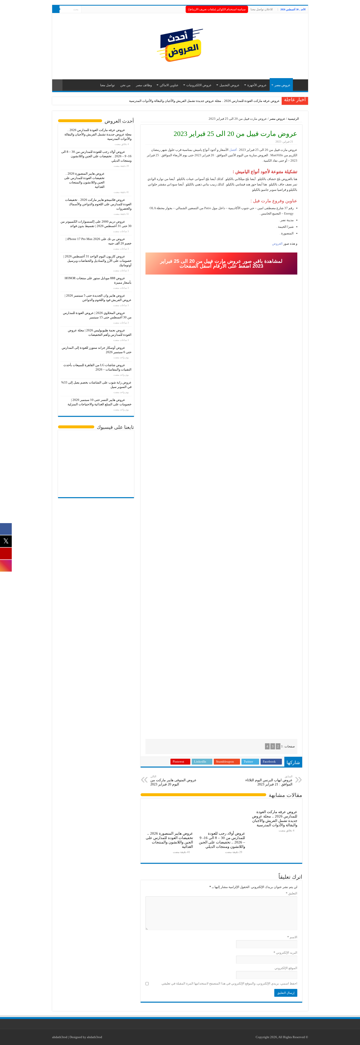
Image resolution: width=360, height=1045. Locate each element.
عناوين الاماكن (169, 85)
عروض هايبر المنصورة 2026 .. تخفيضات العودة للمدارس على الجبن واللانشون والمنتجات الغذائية (169, 840)
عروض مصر (282, 85)
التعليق (291, 893)
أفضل (232, 150)
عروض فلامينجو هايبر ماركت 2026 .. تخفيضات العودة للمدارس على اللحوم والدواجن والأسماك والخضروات (98, 204)
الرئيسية (294, 118)
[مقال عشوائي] (57, 85)
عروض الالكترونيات (199, 85)
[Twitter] (90, 9)
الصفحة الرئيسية (299, 84)
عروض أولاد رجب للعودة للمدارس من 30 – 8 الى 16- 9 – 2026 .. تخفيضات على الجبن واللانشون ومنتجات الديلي (222, 840)
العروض (277, 243)
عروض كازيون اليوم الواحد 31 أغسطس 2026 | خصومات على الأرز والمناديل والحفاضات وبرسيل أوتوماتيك (97, 260)
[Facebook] (94, 9)
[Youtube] (85, 9)
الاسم (292, 937)
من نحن (125, 85)
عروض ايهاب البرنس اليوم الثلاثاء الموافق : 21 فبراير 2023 (268, 780)
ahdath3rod (59, 1037)
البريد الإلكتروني (285, 952)
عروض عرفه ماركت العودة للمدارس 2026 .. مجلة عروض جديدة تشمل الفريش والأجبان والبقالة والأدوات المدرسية (204, 101)
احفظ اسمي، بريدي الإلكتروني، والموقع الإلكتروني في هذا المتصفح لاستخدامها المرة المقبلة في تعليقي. (229, 983)
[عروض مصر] (180, 45)
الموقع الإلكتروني (286, 968)
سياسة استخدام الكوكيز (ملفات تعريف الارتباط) (217, 9)
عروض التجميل (229, 85)
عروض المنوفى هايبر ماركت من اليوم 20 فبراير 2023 (173, 780)
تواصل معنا (107, 85)
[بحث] (56, 9)
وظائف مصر (144, 85)
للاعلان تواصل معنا (262, 9)
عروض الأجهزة (257, 85)
